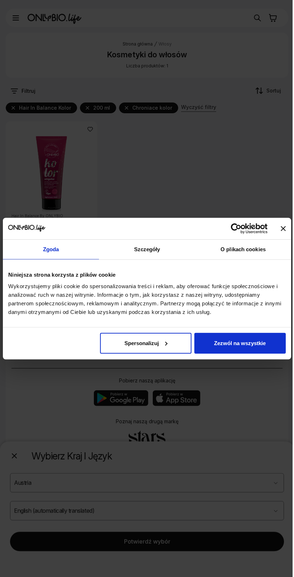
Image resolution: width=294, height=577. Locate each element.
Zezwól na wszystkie (240, 343)
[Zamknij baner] (283, 228)
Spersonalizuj (141, 343)
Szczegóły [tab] (147, 249)
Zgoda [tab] (51, 249)
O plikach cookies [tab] (243, 249)
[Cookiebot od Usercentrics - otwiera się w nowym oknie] (236, 228)
